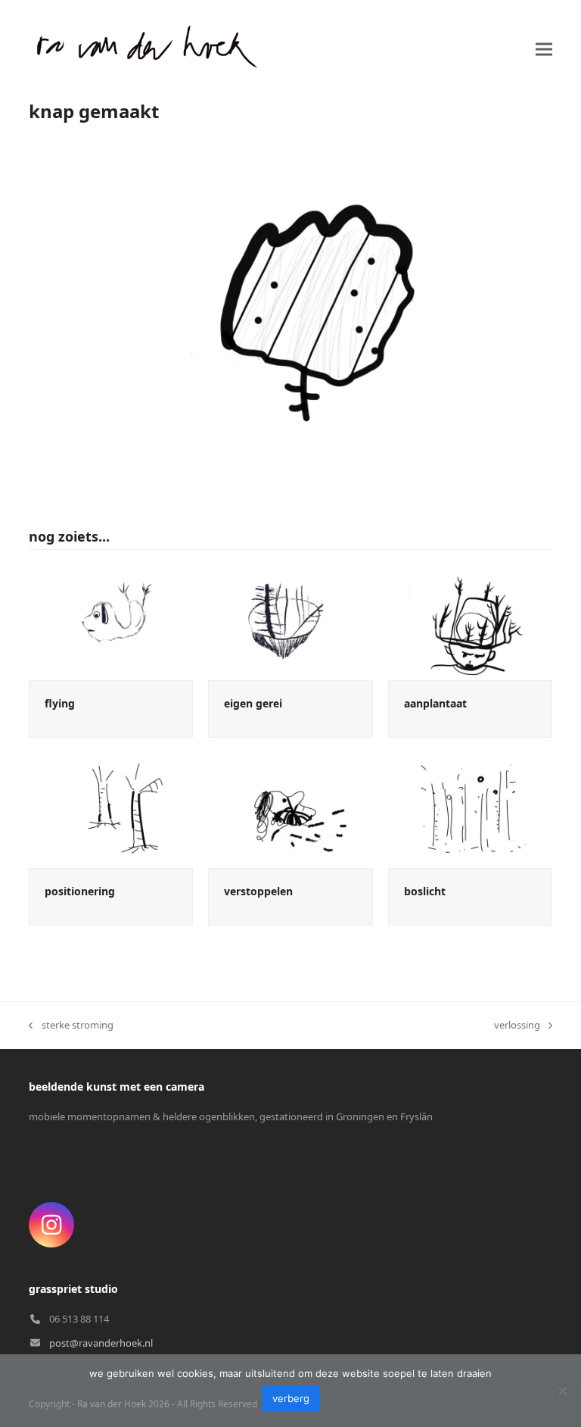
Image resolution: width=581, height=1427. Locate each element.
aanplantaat (435, 703)
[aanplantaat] (470, 622)
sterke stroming (71, 1025)
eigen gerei (253, 703)
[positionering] (111, 809)
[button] (544, 48)
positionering (80, 891)
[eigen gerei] (290, 622)
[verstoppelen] (290, 809)
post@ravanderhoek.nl (101, 1343)
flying (60, 703)
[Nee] (562, 1390)
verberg (290, 1398)
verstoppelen (258, 891)
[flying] (111, 622)
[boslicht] (470, 809)
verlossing (517, 1025)
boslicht (425, 891)
